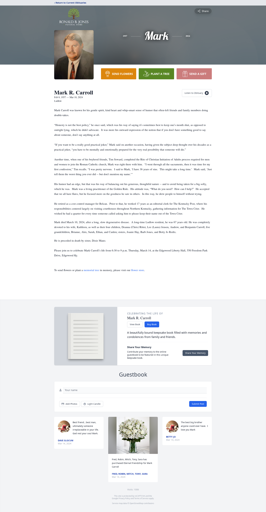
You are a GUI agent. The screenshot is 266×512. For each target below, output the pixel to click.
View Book (135, 324)
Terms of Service (141, 498)
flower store (137, 270)
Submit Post (198, 403)
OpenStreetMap (136, 503)
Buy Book (152, 324)
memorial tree (91, 270)
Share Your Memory (195, 352)
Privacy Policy (124, 498)
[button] (133, 435)
